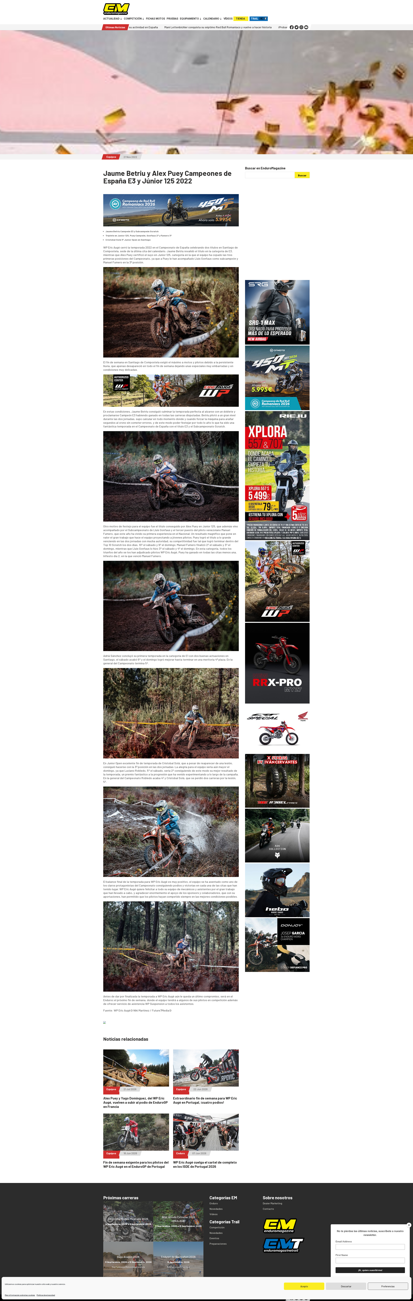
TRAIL (254, 18)
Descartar (346, 1286)
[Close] (409, 1225)
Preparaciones (218, 1243)
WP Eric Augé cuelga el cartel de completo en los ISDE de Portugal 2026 (205, 1164)
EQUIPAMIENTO (189, 19)
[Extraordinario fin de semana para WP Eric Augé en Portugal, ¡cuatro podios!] (206, 1084)
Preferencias (388, 1286)
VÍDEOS (228, 19)
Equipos (111, 156)
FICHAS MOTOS (155, 19)
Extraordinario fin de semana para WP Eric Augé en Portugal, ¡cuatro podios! (205, 1100)
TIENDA (240, 18)
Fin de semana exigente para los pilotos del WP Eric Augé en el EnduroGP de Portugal (136, 1164)
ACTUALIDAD (111, 19)
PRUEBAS (172, 19)
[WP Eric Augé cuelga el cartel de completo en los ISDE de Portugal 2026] (206, 1148)
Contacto (268, 1208)
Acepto (304, 1286)
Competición (217, 1227)
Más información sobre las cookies (20, 1295)
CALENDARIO (211, 19)
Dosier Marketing (272, 1203)
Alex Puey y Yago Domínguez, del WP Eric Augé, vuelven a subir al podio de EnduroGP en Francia (135, 1102)
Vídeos (213, 1214)
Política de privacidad (46, 1295)
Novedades (216, 1208)
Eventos (214, 1238)
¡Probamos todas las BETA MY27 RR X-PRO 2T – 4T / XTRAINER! (200, 27)
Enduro (180, 1153)
